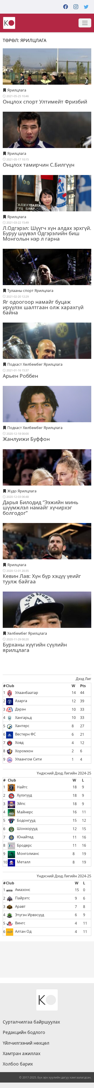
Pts (83, 685)
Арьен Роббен (20, 375)
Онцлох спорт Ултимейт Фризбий (45, 101)
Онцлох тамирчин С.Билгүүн (38, 164)
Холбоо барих (18, 1063)
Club (10, 685)
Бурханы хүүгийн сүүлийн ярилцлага (35, 647)
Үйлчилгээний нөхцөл (26, 1043)
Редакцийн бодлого (24, 1032)
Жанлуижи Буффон (26, 438)
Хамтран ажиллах (21, 1053)
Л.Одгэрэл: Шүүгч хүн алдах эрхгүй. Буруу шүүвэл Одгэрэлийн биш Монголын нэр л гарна (47, 233)
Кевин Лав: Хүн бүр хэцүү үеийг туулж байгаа (42, 578)
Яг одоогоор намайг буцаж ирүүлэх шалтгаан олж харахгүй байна (43, 307)
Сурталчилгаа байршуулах (31, 1021)
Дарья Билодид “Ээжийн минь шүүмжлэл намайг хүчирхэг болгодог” (40, 507)
